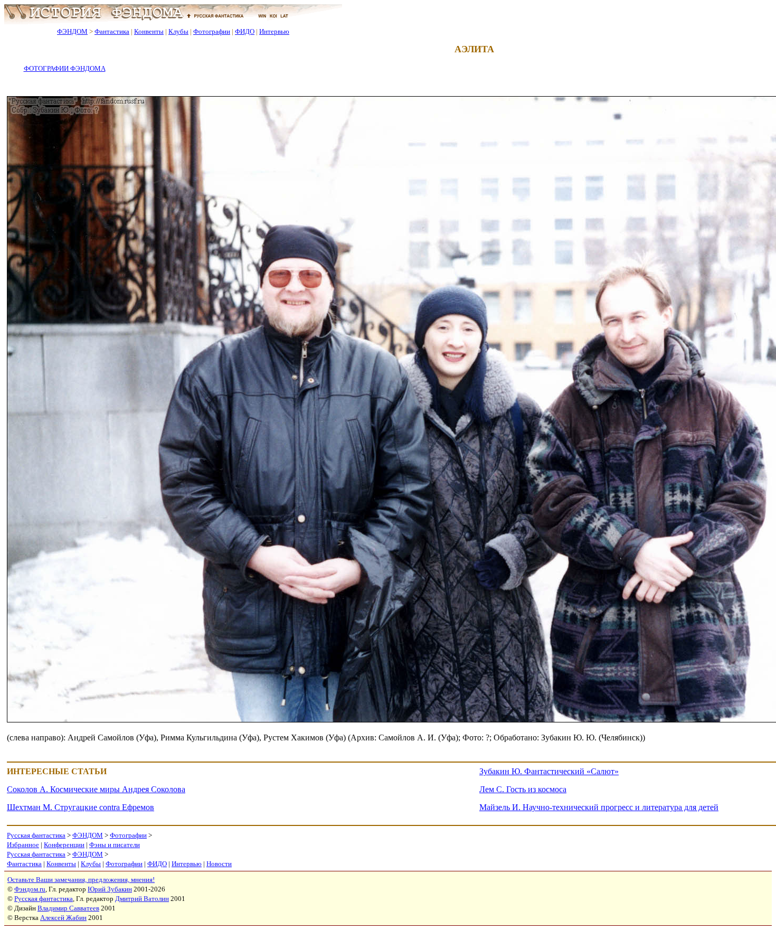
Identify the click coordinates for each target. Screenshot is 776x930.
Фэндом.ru (29, 889)
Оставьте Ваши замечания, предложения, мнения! (81, 880)
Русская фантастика (36, 835)
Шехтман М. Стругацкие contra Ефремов (80, 807)
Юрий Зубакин (110, 889)
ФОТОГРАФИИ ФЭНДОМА (65, 68)
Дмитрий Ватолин (142, 899)
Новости (219, 864)
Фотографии (211, 31)
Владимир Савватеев (68, 908)
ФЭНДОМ (72, 31)
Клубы (178, 31)
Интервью (274, 31)
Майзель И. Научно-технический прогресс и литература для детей (598, 807)
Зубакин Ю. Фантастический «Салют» (549, 771)
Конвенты (149, 31)
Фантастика (111, 31)
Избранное (23, 845)
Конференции (64, 845)
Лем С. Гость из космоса (522, 789)
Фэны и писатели (114, 845)
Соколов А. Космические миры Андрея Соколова (96, 789)
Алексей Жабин (63, 918)
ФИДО (244, 31)
